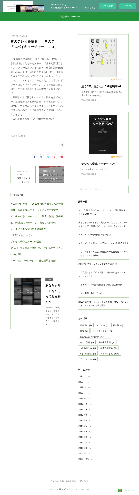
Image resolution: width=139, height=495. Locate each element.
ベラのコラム (88, 353)
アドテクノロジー (102, 330)
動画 (84, 330)
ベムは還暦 (16, 254)
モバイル (102, 325)
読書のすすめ (109, 347)
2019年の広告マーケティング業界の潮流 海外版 (37, 216)
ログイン (127, 6)
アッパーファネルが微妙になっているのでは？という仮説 (37, 248)
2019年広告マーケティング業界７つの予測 (33, 222)
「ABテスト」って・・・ (24, 235)
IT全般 (118, 325)
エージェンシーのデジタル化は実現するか (33, 260)
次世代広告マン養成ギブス (94, 336)
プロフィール (88, 359)
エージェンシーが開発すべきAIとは (94, 234)
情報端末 (86, 325)
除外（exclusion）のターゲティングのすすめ (34, 210)
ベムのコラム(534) (18, 136)
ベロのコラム (88, 347)
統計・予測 (87, 342)
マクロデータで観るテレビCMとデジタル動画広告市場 (103, 243)
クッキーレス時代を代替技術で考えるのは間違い (100, 284)
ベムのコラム (110, 353)
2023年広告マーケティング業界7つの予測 (97, 263)
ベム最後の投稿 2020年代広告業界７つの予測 (37, 203)
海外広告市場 (106, 342)
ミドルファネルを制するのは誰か (28, 228)
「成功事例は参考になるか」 (91, 293)
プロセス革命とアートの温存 (26, 241)
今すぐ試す (107, 5)
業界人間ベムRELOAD (69, 16)
